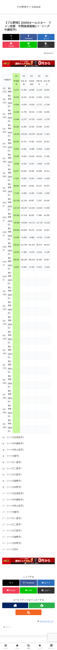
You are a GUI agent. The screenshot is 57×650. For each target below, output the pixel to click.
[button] (46, 45)
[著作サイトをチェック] (15, 605)
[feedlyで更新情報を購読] (42, 605)
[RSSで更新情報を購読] (28, 612)
